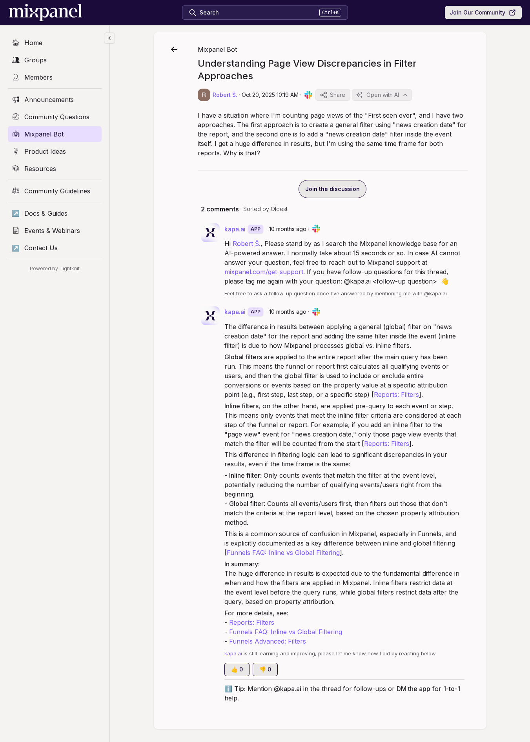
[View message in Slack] (308, 94)
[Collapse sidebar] (109, 38)
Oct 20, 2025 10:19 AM (270, 94)
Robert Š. (246, 243)
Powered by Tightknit (55, 268)
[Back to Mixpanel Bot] (174, 49)
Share (337, 94)
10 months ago (287, 229)
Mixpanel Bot (217, 49)
